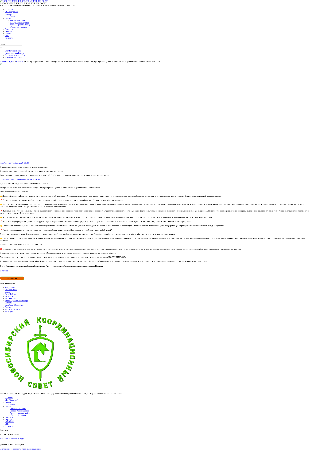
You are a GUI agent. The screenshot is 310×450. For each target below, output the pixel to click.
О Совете (9, 9)
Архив (12, 16)
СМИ (7, 36)
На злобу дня (10, 298)
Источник (4, 271)
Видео (7, 292)
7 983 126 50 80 (6, 438)
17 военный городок (18, 27)
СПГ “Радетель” (11, 12)
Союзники (9, 33)
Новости (8, 14)
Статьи (8, 18)
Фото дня (9, 311)
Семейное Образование (14, 305)
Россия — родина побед (20, 25)
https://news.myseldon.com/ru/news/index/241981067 (20, 179)
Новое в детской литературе (16, 301)
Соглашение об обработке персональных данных (20, 449)
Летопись (9, 29)
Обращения (9, 31)
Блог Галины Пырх (18, 20)
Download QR (12, 278)
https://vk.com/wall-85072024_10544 (14, 163)
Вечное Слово (11, 290)
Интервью (9, 296)
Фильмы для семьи (12, 309)
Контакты (9, 38)
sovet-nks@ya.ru (19, 438)
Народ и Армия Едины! (19, 23)
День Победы (10, 294)
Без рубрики (10, 287)
